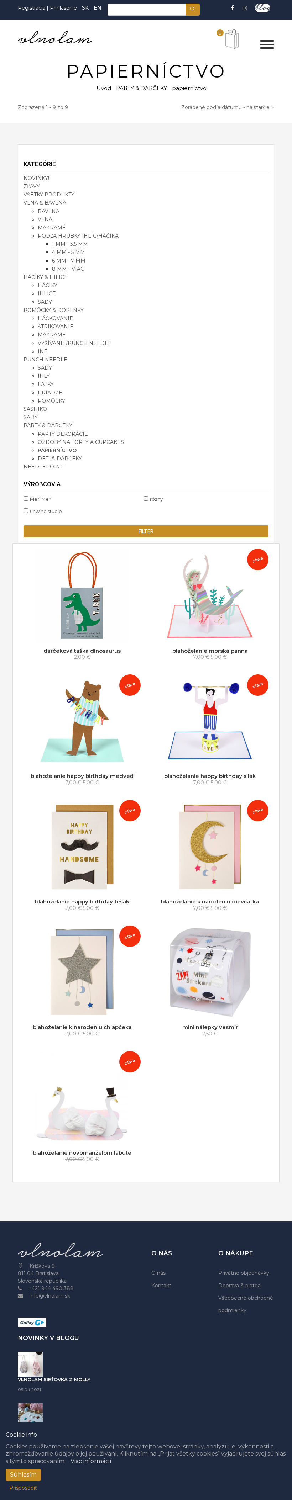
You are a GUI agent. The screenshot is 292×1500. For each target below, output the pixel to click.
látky (46, 384)
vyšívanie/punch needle (74, 343)
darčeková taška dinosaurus (82, 650)
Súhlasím (23, 1474)
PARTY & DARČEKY (141, 88)
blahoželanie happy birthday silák (210, 776)
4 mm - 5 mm (68, 252)
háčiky (47, 285)
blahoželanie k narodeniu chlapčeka (82, 1027)
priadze (50, 392)
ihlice (47, 293)
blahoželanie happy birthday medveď (82, 776)
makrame (52, 335)
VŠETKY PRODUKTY (49, 194)
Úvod (104, 88)
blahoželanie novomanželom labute (82, 1152)
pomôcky (51, 401)
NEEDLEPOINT (43, 466)
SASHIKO (35, 409)
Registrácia (32, 8)
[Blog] (262, 8)
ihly (44, 376)
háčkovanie (55, 318)
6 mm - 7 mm (68, 261)
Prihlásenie (63, 8)
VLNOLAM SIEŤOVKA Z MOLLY (54, 1379)
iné (42, 351)
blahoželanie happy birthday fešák (82, 901)
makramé (52, 227)
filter (146, 531)
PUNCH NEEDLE (45, 359)
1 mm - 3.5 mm (70, 244)
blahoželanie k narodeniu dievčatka (210, 901)
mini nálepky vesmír (210, 1027)
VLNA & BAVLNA (45, 203)
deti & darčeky (60, 458)
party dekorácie (63, 434)
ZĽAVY (32, 186)
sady (45, 302)
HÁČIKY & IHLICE (46, 277)
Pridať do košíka (84, 635)
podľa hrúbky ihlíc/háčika (78, 236)
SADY (31, 417)
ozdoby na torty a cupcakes (81, 442)
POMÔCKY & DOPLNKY (54, 310)
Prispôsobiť (23, 1488)
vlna (45, 219)
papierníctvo (57, 450)
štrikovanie (55, 326)
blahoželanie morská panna (210, 650)
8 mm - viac (68, 269)
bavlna (48, 211)
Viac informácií (91, 1461)
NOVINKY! (36, 178)
